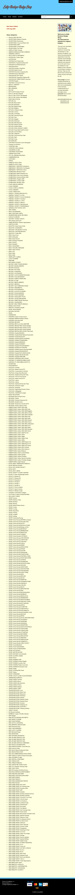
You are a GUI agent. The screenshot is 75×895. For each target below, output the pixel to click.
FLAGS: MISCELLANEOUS (16, 184)
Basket (14, 16)
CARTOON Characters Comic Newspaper (19, 142)
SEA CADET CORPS (14, 496)
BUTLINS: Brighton (14, 108)
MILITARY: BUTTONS (14, 269)
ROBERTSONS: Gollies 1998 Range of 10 (20, 443)
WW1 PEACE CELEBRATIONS (17, 744)
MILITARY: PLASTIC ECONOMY (17, 291)
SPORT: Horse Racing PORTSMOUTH (19, 610)
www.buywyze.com (64, 102)
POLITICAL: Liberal (14, 382)
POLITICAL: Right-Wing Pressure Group (19, 389)
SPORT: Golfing (13, 516)
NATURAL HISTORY (14, 311)
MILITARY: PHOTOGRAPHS (16, 289)
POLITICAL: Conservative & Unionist (18, 371)
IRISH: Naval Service (14, 238)
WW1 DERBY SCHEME (15, 719)
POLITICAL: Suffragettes (15, 391)
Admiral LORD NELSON (15, 37)
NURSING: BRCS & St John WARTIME (19, 324)
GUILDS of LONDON (14, 217)
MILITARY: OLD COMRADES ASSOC (18, 286)
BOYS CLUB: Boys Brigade (16, 93)
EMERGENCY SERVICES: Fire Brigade (19, 168)
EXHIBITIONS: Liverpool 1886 (16, 180)
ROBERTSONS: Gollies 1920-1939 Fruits (19, 409)
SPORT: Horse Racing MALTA (16, 587)
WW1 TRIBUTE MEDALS (15, 763)
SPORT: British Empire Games (16, 505)
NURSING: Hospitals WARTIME (17, 356)
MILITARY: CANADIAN (15, 271)
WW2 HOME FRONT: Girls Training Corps (19, 810)
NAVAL (10, 313)
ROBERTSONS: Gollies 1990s (17, 440)
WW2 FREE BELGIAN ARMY (16, 773)
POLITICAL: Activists (14, 367)
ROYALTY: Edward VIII (15, 478)
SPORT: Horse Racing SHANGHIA (18, 623)
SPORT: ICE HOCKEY (14, 650)
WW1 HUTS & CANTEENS (16, 723)
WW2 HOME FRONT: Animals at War (18, 788)
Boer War (11, 90)
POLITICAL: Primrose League (16, 385)
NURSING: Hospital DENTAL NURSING (19, 338)
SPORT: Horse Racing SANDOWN (18, 621)
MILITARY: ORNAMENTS (15, 287)
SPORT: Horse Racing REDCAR (17, 614)
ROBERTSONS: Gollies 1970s (17, 434)
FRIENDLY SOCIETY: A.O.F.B (16, 195)
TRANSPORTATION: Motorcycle (17, 694)
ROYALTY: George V (14, 483)
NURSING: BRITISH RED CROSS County (20, 327)
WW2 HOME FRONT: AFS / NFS (17, 784)
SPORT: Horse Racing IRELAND (17, 576)
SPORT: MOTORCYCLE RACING (17, 654)
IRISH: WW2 (12, 255)
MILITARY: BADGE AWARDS (16, 266)
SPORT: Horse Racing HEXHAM (17, 565)
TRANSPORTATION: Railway (16, 697)
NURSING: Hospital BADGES (16, 333)
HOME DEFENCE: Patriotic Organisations (20, 222)
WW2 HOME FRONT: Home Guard (18, 811)
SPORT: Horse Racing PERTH (17, 605)
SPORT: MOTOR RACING (15, 652)
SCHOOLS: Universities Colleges (17, 492)
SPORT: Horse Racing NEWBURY (18, 594)
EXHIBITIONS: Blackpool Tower (17, 171)
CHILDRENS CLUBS (14, 150)
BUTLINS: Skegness (14, 133)
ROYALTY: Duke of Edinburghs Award (18, 474)
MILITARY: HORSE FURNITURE (17, 278)
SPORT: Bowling (13, 501)
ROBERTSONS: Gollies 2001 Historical (19, 449)
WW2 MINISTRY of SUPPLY (16, 870)
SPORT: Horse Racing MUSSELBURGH (19, 592)
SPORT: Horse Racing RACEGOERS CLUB (20, 612)
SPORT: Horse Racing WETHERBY (18, 634)
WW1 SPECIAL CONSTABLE (16, 759)
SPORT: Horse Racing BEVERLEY (18, 529)
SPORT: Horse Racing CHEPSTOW (18, 539)
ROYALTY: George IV (14, 481)
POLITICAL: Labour (14, 380)
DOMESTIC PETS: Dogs (15, 164)
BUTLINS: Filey (13, 117)
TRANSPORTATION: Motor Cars (17, 692)
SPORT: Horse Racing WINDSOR (17, 637)
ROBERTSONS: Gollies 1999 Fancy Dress (20, 445)
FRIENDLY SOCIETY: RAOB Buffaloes (19, 206)
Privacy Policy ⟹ (7, 883)
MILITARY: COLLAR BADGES (16, 276)
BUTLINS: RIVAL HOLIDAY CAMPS (18, 128)
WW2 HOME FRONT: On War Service (18, 821)
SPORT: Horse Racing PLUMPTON (18, 607)
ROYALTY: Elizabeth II (14, 480)
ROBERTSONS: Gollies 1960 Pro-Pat (18, 432)
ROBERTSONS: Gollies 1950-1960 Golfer (20, 418)
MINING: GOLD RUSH (14, 305)
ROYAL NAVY (12, 469)
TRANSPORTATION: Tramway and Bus (19, 708)
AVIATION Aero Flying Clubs (16, 61)
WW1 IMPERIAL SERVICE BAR (17, 724)
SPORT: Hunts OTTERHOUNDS (17, 648)
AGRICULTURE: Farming (15, 50)
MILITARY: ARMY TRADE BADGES (18, 264)
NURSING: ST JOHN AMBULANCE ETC (19, 362)
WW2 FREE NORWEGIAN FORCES (18, 781)
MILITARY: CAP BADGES (15, 273)
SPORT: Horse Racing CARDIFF (17, 534)
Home (4, 16)
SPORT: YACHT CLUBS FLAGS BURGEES (20, 675)
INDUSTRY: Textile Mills (15, 233)
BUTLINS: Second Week (15, 131)
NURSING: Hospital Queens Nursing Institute (20, 349)
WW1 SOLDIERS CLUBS (15, 757)
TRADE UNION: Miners (15, 681)
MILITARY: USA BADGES (15, 302)
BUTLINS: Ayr (12, 101)
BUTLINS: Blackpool (14, 104)
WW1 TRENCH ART (14, 761)
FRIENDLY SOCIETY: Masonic (17, 202)
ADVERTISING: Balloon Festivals (17, 39)
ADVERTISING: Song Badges (16, 46)
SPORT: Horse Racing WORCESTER (18, 639)
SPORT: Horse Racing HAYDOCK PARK (19, 563)
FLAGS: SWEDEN (13, 189)
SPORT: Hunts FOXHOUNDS (16, 646)
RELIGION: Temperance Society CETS (19, 403)
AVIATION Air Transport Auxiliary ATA (18, 62)
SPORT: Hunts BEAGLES (15, 645)
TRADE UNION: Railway (15, 686)
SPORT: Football (13, 514)
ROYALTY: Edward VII (14, 476)
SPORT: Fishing (13, 512)
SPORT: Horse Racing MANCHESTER (19, 588)
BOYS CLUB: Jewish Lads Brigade (18, 97)
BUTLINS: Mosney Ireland (15, 124)
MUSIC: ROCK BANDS (15, 309)
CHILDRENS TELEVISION (16, 151)
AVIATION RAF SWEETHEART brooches (19, 79)
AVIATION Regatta (13, 81)
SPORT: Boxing (13, 503)
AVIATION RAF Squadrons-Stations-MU (19, 77)
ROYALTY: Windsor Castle (15, 490)
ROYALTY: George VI (14, 485)
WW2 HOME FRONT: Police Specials (18, 824)
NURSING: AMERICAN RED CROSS (18, 318)
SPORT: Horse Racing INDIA (16, 574)
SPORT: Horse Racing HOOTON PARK (19, 568)
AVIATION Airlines (13, 66)
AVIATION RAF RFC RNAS (16, 75)
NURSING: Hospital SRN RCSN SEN (18, 354)
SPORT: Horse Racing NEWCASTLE (18, 596)
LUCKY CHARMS (13, 258)
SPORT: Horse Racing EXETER (17, 550)
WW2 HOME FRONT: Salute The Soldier (19, 833)
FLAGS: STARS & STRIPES (16, 188)
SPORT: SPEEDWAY (14, 674)
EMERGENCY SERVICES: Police (18, 169)
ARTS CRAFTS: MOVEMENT (16, 55)
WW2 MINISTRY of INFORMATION (18, 866)
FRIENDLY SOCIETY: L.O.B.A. (17, 200)
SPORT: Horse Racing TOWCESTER (18, 630)
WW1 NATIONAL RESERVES (16, 735)
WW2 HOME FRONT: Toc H (16, 844)
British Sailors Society (14, 99)
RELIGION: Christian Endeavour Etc (18, 400)
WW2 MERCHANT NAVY (15, 862)
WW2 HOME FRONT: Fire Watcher (18, 808)
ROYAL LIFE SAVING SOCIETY (17, 467)
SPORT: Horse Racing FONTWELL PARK (19, 556)
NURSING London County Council (18, 316)
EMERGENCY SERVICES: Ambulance (19, 166)
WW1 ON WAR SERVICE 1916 (17, 741)
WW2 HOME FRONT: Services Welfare (19, 837)
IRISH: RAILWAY (13, 244)
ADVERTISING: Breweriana (16, 41)
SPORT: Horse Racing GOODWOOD (18, 561)
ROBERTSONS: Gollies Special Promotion (20, 458)
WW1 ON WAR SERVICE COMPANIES (19, 743)
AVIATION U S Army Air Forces (17, 82)
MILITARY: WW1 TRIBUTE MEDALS (18, 304)
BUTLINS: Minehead (14, 121)
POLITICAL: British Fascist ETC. (17, 369)
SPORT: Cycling (13, 509)
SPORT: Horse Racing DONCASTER (18, 547)
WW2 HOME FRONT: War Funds (17, 853)
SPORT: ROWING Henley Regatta (17, 661)
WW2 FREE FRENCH (14, 779)
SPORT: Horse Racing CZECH (17, 543)
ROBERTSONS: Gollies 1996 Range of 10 (20, 442)
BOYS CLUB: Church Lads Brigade (18, 95)
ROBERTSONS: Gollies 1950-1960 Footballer (21, 414)
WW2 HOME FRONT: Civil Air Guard (18, 799)
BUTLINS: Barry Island (14, 102)
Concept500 (39, 892)
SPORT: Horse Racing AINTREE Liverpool (20, 519)
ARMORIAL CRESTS (14, 53)
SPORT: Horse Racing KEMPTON (17, 579)
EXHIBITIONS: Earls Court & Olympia (18, 175)
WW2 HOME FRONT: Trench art (17, 846)
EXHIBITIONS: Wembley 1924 (16, 182)
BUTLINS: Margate (13, 119)
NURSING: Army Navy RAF (16, 320)
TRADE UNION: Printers (15, 685)
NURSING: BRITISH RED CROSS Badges (20, 325)
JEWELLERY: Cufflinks (15, 257)
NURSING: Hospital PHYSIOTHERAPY (19, 345)
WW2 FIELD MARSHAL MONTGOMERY (19, 772)
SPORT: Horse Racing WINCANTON (18, 636)
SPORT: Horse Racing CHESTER (17, 541)
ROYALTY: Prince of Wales (16, 487)
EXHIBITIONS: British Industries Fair (18, 173)
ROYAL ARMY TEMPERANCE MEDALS (19, 463)
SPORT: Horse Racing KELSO (17, 578)
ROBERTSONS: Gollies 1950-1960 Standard (20, 429)
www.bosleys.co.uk (64, 100)
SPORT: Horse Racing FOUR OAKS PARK (20, 558)
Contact (20, 16)
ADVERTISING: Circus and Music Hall (19, 43)
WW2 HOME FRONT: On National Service (20, 819)
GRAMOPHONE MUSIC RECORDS (18, 215)
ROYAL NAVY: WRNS (14, 471)
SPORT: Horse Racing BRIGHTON (18, 532)
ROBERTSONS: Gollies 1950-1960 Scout (19, 425)
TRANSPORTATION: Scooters (17, 703)
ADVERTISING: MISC (14, 44)
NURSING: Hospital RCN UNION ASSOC (19, 353)
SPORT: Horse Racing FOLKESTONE (19, 554)
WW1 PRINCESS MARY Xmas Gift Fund (19, 746)
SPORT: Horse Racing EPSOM (17, 549)
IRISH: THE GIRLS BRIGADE (16, 248)
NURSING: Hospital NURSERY (17, 344)
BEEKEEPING (12, 86)
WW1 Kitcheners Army (14, 726)
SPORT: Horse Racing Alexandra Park (19, 521)
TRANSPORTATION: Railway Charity (18, 699)
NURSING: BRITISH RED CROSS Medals (20, 329)
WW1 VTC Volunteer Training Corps (18, 766)
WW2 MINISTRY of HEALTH (16, 864)
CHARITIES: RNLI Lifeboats (16, 148)
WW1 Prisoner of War (14, 748)
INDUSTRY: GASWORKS (15, 228)
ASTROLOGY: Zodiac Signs (16, 57)
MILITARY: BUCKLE (14, 267)
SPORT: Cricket (13, 507)
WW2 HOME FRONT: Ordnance (17, 822)
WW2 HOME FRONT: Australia (17, 792)
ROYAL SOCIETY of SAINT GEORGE (18, 472)
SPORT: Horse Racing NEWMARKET (18, 597)
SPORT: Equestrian (14, 510)
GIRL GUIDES (12, 209)
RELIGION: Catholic (14, 398)
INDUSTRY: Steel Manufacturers (17, 231)
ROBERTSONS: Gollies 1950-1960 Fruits (19, 416)
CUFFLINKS (12, 159)
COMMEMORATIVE (14, 157)
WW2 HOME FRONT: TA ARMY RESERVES (20, 842)
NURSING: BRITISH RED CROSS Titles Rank (21, 331)
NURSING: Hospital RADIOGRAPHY (18, 351)
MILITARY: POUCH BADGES (16, 295)
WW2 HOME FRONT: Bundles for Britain (19, 795)
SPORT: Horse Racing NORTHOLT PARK (20, 601)
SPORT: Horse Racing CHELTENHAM (19, 538)
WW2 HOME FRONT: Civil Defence (18, 801)
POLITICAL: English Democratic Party (18, 374)
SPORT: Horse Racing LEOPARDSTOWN (20, 581)
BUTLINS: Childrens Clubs (16, 110)
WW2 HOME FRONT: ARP (15, 790)
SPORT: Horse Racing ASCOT (17, 523)
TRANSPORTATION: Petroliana (17, 695)
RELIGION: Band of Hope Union (17, 396)
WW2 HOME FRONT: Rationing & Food (19, 830)
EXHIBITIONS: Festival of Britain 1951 (19, 177)
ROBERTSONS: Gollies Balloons (17, 451)
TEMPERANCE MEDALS (15, 677)
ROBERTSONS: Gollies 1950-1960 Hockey (20, 422)
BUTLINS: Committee (14, 113)
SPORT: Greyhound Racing (16, 518)
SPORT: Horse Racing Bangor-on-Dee (19, 527)
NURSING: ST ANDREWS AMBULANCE (19, 360)
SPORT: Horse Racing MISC (16, 590)
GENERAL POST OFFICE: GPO (17, 208)
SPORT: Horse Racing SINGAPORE (18, 625)
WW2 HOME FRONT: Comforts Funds (18, 802)
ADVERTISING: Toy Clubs (15, 48)
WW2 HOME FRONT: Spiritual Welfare (19, 839)
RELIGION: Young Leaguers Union (18, 405)
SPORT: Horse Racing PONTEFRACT (19, 608)
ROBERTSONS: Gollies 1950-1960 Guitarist (20, 420)
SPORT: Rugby (13, 668)
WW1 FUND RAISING (14, 721)
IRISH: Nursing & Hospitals (16, 240)
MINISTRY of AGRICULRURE (16, 307)
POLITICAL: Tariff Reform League (17, 393)
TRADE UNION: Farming (15, 679)
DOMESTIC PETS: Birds (15, 162)
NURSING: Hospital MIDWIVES (17, 342)
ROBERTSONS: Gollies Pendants (17, 456)
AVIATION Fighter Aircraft (15, 70)
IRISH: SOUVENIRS (14, 246)
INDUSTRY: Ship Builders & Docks (18, 229)
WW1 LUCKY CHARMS (15, 730)
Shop (9, 16)
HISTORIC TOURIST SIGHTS (16, 218)
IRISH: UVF (12, 251)
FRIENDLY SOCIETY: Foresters (17, 199)
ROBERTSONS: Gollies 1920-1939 (18, 407)
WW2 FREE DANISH (14, 777)
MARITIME (11, 260)
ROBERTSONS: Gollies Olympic (17, 454)
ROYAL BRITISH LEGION (15, 465)
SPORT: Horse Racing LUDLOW (17, 585)
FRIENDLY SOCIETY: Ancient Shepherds (19, 197)
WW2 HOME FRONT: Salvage (16, 835)
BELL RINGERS (13, 88)
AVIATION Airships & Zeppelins (17, 68)
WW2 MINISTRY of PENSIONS (17, 868)
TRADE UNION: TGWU (15, 688)
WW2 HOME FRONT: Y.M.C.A (16, 859)
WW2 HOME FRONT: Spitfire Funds (18, 840)
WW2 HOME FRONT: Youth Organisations (20, 860)
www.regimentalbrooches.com (65, 99)
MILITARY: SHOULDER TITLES (17, 296)
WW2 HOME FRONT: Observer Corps (18, 817)
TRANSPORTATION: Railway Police (18, 701)
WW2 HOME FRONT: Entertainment (18, 804)
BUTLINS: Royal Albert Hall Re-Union (18, 130)
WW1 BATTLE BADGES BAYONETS (18, 717)
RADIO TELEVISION (14, 394)
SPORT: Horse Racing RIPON (16, 616)
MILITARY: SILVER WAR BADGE (17, 298)
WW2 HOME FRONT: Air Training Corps (19, 786)
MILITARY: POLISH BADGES (16, 293)
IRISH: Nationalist (13, 237)
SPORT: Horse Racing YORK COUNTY (19, 643)
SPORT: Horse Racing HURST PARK (18, 572)
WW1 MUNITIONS (13, 733)
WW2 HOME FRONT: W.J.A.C (16, 850)
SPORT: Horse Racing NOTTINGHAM (18, 603)
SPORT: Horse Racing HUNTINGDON (19, 570)
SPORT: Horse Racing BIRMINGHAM (18, 530)
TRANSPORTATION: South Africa (17, 706)
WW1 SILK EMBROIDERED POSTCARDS (20, 753)
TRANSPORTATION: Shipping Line (18, 704)
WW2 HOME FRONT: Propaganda (18, 828)
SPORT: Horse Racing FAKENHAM (18, 552)
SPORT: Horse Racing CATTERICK (18, 536)
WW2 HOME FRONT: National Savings (19, 815)
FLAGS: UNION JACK (14, 191)
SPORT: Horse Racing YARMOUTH (18, 641)
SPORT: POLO (12, 657)
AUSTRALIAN (12, 59)
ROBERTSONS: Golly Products (17, 461)
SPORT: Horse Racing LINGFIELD (18, 583)
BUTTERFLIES (13, 141)
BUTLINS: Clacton (13, 111)
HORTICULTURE (13, 224)
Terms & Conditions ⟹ (8, 881)
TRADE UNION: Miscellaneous (17, 683)
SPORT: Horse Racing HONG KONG (18, 567)
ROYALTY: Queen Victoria (15, 489)
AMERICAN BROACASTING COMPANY (19, 52)
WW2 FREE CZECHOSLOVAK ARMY (19, 775)
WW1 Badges (12, 715)
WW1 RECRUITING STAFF (16, 752)
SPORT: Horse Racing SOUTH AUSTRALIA (20, 626)
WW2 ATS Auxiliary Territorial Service (18, 770)
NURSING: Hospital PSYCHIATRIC (18, 347)
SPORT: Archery (13, 498)
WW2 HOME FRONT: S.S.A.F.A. (17, 831)
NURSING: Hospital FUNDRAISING (18, 340)
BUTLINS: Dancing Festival (16, 115)
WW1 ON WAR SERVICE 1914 (17, 737)
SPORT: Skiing (12, 672)
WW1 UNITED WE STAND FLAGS (18, 764)
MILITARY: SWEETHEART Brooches (18, 300)
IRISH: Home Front (13, 235)
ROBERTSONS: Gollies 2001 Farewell (19, 447)
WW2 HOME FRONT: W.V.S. (16, 851)
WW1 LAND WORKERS (15, 728)
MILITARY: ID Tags (13, 280)
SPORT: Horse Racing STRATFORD (18, 628)
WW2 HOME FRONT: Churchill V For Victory (20, 797)
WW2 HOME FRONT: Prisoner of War (18, 826)
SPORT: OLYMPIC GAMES (16, 656)
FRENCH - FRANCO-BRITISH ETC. (18, 193)
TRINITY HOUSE (13, 710)
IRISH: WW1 (12, 253)
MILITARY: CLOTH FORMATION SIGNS (19, 275)
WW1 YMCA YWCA (14, 768)
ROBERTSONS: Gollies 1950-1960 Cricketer (20, 412)
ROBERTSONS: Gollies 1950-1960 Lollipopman (21, 423)
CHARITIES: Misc (13, 146)
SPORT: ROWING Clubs (15, 659)
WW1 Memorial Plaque (15, 732)
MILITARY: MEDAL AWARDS (16, 282)
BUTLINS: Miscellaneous (15, 122)
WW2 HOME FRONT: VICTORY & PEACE (20, 848)
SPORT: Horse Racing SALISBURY (18, 619)
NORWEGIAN (12, 315)
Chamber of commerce (14, 144)
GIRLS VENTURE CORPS (16, 213)
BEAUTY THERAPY (14, 84)
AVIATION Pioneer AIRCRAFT (17, 73)
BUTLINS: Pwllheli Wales (15, 126)
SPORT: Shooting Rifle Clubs (16, 670)
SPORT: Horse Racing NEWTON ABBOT (19, 599)
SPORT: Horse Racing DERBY (17, 545)
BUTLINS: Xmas (13, 139)
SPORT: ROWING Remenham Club (18, 666)
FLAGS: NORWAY (13, 186)
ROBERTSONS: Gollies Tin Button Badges (20, 460)
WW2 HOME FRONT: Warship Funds (18, 855)
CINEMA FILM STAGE (14, 153)
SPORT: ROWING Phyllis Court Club (18, 665)
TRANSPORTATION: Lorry (16, 690)
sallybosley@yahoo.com (65, 1)
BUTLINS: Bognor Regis (15, 106)
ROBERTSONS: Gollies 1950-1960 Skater (20, 427)
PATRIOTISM (12, 364)
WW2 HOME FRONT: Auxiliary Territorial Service (21, 793)
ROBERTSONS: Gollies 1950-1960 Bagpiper (20, 411)
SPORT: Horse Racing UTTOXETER (18, 632)
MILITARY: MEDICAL (14, 284)
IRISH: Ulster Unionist (14, 249)
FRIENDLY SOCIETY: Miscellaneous (18, 204)
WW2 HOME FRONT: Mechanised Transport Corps (22, 813)
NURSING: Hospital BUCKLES (17, 336)
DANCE (11, 160)
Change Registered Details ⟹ (10, 884)
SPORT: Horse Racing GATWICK (17, 559)
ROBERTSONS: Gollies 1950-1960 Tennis (20, 431)
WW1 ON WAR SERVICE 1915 (17, 739)
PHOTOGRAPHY (13, 365)
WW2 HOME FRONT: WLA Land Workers (19, 857)
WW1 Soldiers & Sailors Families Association (20, 755)
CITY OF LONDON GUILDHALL (17, 155)
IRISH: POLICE (13, 242)
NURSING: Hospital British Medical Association (21, 335)
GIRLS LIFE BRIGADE (15, 211)
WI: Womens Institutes (14, 712)
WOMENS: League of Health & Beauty (19, 714)
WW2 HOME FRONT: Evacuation (17, 806)
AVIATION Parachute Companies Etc (18, 72)
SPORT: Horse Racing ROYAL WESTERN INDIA (21, 617)
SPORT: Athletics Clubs (15, 500)
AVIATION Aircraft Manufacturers (17, 64)
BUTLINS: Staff (13, 137)
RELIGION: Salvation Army (16, 402)
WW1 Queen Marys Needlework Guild (18, 750)
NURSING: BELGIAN (14, 322)
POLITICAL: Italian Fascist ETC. (17, 378)
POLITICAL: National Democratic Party (19, 383)
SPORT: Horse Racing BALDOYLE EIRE (19, 525)
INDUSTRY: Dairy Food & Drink (17, 226)
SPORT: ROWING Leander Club (17, 663)
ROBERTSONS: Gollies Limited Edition (19, 452)
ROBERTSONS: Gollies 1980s (17, 436)
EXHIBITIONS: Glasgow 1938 (16, 179)
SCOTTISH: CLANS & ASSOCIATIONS (19, 494)
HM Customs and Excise (15, 220)
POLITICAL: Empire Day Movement (18, 373)
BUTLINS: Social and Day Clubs (17, 135)
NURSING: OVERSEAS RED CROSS (19, 358)
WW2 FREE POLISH (14, 782)
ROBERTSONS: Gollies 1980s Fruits (18, 438)
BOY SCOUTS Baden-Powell (16, 92)
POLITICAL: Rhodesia (14, 387)
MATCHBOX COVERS (15, 262)
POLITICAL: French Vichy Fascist (17, 376)
